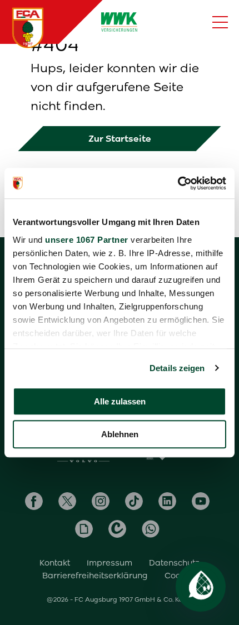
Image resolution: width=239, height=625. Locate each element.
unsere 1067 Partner (86, 239)
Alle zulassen (120, 401)
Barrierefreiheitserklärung (95, 576)
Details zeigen (177, 368)
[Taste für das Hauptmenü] (220, 22)
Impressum (109, 563)
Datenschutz (174, 563)
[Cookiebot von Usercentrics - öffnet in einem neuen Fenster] (177, 183)
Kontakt (54, 563)
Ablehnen (119, 434)
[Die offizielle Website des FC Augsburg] (28, 28)
